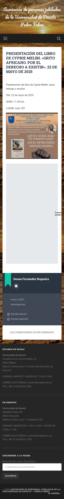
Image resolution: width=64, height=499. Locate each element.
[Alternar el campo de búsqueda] (59, 38)
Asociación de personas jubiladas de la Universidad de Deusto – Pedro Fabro (31, 490)
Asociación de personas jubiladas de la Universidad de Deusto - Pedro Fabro (32, 16)
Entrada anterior (19, 314)
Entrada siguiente (19, 319)
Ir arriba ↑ (55, 493)
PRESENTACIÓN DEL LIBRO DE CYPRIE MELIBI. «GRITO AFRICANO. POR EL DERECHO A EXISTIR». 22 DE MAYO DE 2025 (31, 62)
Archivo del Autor (16, 286)
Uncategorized (18, 304)
